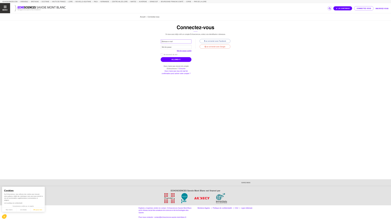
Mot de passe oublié (184, 51)
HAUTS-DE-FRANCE (59, 2)
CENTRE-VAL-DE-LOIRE (120, 2)
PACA (96, 2)
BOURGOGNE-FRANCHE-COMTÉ (172, 2)
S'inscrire (182, 68)
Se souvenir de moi (170, 54)
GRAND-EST (154, 2)
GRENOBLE (24, 2)
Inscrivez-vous (382, 8)
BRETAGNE (35, 2)
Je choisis (23, 210)
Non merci (9, 210)
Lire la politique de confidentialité (13, 203)
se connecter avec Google (215, 46)
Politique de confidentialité (222, 208)
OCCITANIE (45, 2)
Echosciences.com (10, 2)
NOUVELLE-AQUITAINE (83, 2)
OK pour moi (37, 210)
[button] (4, 216)
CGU (236, 208)
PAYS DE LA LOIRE (200, 2)
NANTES (133, 2)
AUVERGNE (143, 2)
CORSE (188, 2)
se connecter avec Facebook (215, 41)
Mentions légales (204, 208)
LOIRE (70, 2)
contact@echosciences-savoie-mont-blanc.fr (170, 217)
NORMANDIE (104, 2)
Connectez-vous (364, 8)
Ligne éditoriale (246, 208)
